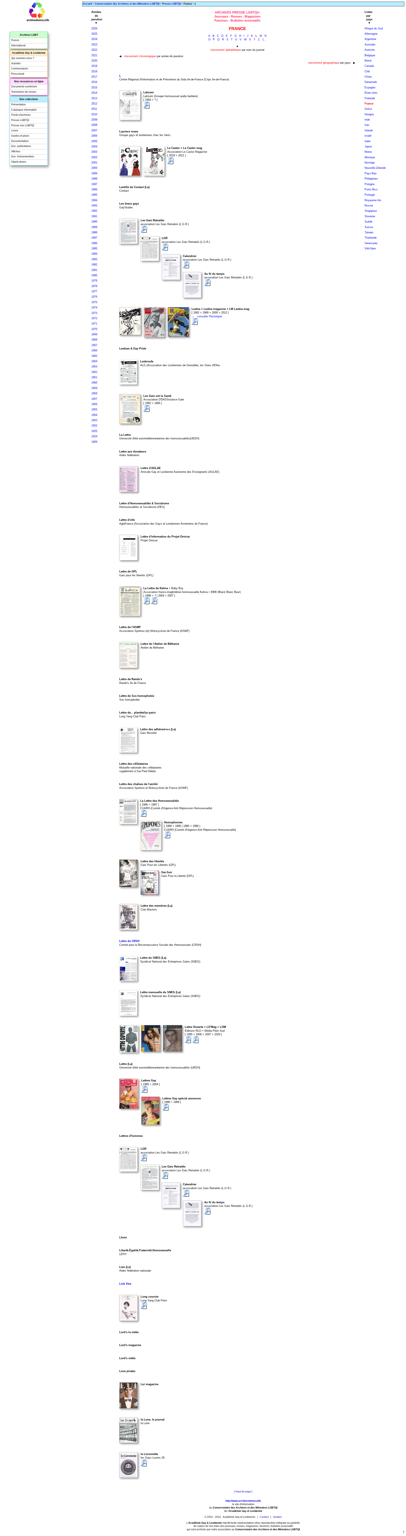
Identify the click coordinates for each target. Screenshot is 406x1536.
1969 (94, 334)
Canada (369, 65)
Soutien (277, 1516)
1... (264, 39)
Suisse (369, 227)
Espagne (370, 87)
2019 (94, 65)
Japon (368, 146)
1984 (94, 253)
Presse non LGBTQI (22, 125)
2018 (94, 71)
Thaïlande (371, 237)
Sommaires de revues (23, 91)
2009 (94, 119)
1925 (94, 431)
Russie (369, 205)
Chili (367, 71)
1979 (94, 280)
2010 (94, 114)
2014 (94, 92)
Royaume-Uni (373, 200)
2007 (94, 130)
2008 (94, 125)
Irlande (369, 130)
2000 (94, 167)
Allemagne (371, 33)
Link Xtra (125, 1283)
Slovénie (370, 216)
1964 (94, 361)
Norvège (370, 162)
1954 (94, 415)
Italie (367, 141)
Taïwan (369, 232)
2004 (94, 146)
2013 (94, 98)
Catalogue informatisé (24, 109)
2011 (94, 108)
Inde (367, 119)
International (18, 45)
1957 (94, 398)
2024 (94, 39)
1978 (94, 286)
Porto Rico (371, 189)
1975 (94, 302)
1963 (94, 366)
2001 (94, 162)
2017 (94, 76)
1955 (94, 409)
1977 (94, 291)
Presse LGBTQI (171, 3)
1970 (94, 329)
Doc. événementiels (22, 156)
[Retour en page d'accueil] (37, 20)
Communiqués (19, 68)
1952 (94, 425)
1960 (94, 382)
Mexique (370, 157)
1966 (94, 350)
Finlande (370, 98)
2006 (94, 135)
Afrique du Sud (374, 28)
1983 (94, 259)
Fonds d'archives (21, 114)
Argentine (370, 39)
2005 (94, 141)
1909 (94, 441)
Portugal (370, 194)
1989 (94, 227)
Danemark (371, 82)
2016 (94, 82)
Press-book (17, 73)
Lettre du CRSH (129, 941)
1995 (94, 194)
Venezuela (371, 243)
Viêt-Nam (370, 248)
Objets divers (18, 161)
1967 (94, 345)
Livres (14, 130)
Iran (367, 125)
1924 (94, 436)
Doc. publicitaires (21, 146)
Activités (16, 63)
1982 (94, 264)
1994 (94, 200)
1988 (94, 232)
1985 (94, 248)
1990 (94, 221)
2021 (94, 55)
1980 (94, 275)
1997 (94, 184)
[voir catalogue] (146, 107)
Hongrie (369, 114)
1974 (94, 307)
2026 (94, 28)
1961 (94, 377)
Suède (368, 221)
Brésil (368, 60)
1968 (94, 339)
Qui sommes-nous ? (22, 58)
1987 (94, 237)
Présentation (18, 104)
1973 (94, 313)
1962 (94, 372)
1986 (94, 243)
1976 (94, 296)
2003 (94, 151)
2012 (94, 103)
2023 (94, 44)
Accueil (87, 3)
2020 (94, 60)
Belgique (370, 55)
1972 (94, 318)
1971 (94, 323)
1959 (94, 388)
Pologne (369, 184)
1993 (94, 205)
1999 (94, 173)
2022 (94, 49)
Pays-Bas (371, 173)
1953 (94, 420)
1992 (94, 210)
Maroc (368, 151)
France (15, 40)
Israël (368, 135)
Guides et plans (20, 135)
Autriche (370, 49)
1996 (94, 189)
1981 (94, 270)
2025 (94, 33)
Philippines (371, 178)
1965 (94, 356)
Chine (368, 76)
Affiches (15, 151)
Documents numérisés (24, 86)
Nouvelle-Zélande (375, 167)
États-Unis (371, 92)
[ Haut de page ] (243, 1491)
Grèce (368, 108)
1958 (94, 393)
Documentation (20, 141)
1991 (94, 216)
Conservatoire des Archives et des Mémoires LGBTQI (127, 3)
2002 (94, 157)
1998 (94, 178)
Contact (264, 1516)
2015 (94, 87)
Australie (370, 44)
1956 (94, 404)
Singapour (371, 210)
